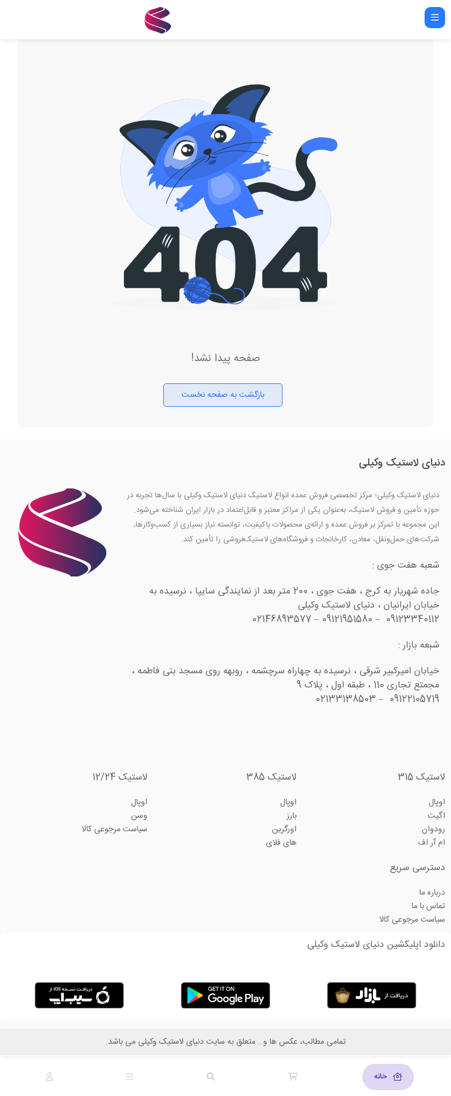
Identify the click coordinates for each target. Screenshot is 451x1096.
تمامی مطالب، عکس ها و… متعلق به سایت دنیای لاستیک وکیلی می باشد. (226, 1042)
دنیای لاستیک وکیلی (402, 463)
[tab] (388, 1077)
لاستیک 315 (421, 777)
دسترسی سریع (417, 868)
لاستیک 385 (271, 777)
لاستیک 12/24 (119, 777)
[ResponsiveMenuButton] (435, 17)
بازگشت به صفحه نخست (222, 395)
